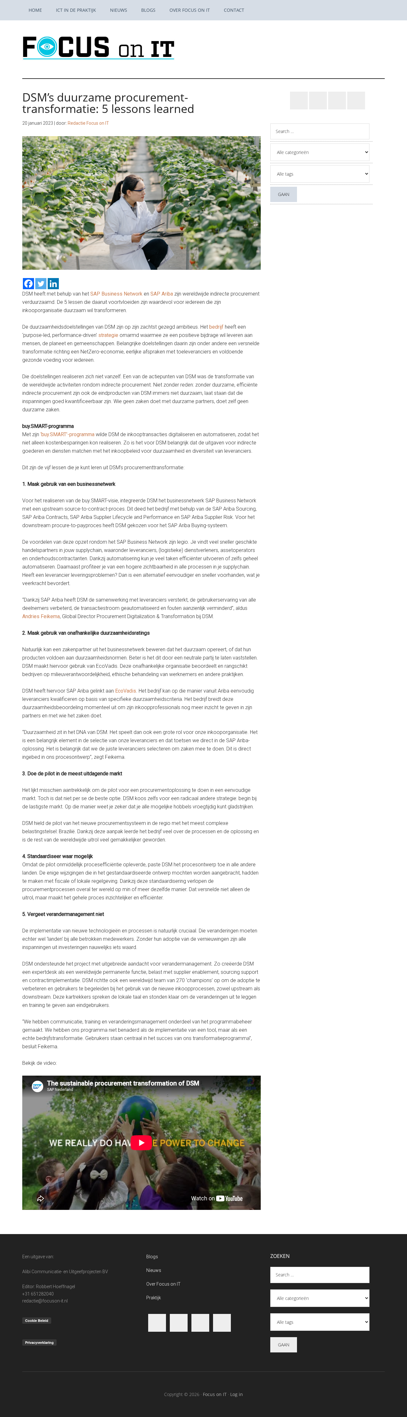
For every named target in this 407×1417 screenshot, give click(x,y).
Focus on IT (215, 1394)
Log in (236, 1394)
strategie (108, 335)
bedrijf (216, 327)
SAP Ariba (161, 294)
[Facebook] (28, 283)
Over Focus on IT (163, 1284)
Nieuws (153, 1270)
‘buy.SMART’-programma (67, 434)
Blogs (152, 1256)
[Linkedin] (53, 283)
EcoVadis (125, 691)
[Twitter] (40, 283)
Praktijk (153, 1297)
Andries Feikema (41, 616)
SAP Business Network (116, 294)
